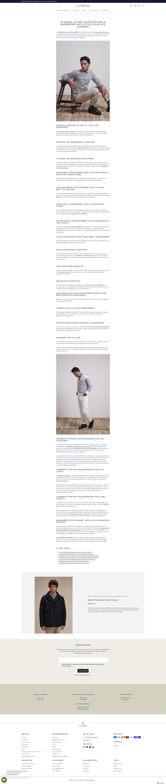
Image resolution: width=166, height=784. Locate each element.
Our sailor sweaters (57, 763)
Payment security (57, 751)
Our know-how (26, 742)
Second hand (117, 768)
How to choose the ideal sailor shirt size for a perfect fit (75, 552)
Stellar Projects (90, 780)
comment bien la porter (102, 32)
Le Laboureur (87, 766)
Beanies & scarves (27, 768)
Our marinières (56, 766)
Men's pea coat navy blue (103, 600)
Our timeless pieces (57, 768)
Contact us (55, 737)
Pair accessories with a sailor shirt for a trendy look (74, 563)
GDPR (54, 747)
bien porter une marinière (67, 131)
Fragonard (86, 763)
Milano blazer (117, 770)
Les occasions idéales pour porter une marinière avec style (76, 554)
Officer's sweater (26, 766)
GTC (53, 744)
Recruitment (25, 747)
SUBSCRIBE (83, 671)
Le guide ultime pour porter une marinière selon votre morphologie (79, 556)
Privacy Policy (56, 749)
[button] (161, 783)
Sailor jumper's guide (28, 756)
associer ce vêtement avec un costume (79, 446)
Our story (24, 737)
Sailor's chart (25, 754)
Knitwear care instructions (60, 756)
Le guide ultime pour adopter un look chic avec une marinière (77, 559)
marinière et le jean (63, 475)
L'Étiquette (86, 770)
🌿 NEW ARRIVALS (63, 10)
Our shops (24, 744)
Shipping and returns (58, 739)
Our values (25, 739)
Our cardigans (56, 770)
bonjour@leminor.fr (83, 709)
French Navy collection (28, 763)
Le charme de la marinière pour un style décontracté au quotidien (78, 557)
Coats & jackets (118, 763)
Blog (23, 749)
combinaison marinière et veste (78, 514)
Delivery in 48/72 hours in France (31, 751)
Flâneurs (85, 768)
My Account (55, 754)
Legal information (57, 742)
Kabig (115, 766)
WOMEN (77, 10)
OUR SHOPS (94, 10)
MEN (84, 10)
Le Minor (105, 10)
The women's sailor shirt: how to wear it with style (74, 561)
